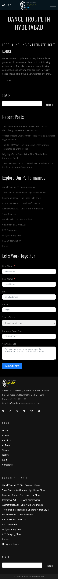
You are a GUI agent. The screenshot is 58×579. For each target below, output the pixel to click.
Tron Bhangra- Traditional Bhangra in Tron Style (25, 509)
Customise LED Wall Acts (14, 224)
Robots (5, 246)
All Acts (5, 435)
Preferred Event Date (12, 331)
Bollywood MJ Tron (11, 235)
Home (5, 430)
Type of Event (9, 317)
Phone (5, 304)
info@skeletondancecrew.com (24, 403)
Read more (9, 80)
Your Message (9, 343)
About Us (6, 440)
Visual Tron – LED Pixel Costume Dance (21, 485)
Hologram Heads (10, 544)
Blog (4, 459)
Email (4, 291)
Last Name (7, 278)
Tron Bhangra (9, 214)
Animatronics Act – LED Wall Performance (22, 208)
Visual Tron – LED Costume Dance (19, 187)
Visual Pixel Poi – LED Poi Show (17, 219)
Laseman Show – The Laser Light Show (21, 495)
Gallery (5, 454)
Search (6, 95)
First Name (7, 266)
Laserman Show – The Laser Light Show (21, 198)
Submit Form (12, 366)
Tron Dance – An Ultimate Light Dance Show (24, 192)
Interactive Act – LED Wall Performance (21, 203)
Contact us (7, 464)
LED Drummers (9, 230)
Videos (5, 450)
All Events (6, 445)
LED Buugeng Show (11, 240)
